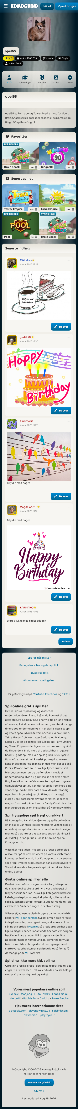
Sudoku (45, 998)
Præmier (33, 926)
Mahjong (26, 994)
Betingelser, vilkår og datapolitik (39, 665)
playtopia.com (17, 1010)
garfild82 (25, 337)
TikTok (66, 694)
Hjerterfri (15, 998)
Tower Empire (60, 998)
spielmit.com (60, 1010)
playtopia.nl (31, 1015)
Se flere (66, 641)
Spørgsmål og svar (39, 657)
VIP (27, 953)
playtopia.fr (47, 1015)
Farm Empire (60, 994)
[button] (70, 80)
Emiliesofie (26, 421)
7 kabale (14, 994)
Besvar (63, 327)
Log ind (47, 6)
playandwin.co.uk (39, 1010)
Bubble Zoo (30, 998)
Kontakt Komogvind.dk (39, 1082)
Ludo (37, 994)
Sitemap (39, 1091)
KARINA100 (26, 607)
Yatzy (46, 994)
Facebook (51, 694)
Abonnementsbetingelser (39, 680)
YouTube (38, 694)
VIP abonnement (26, 918)
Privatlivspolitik (39, 673)
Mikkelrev (26, 260)
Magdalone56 (28, 507)
